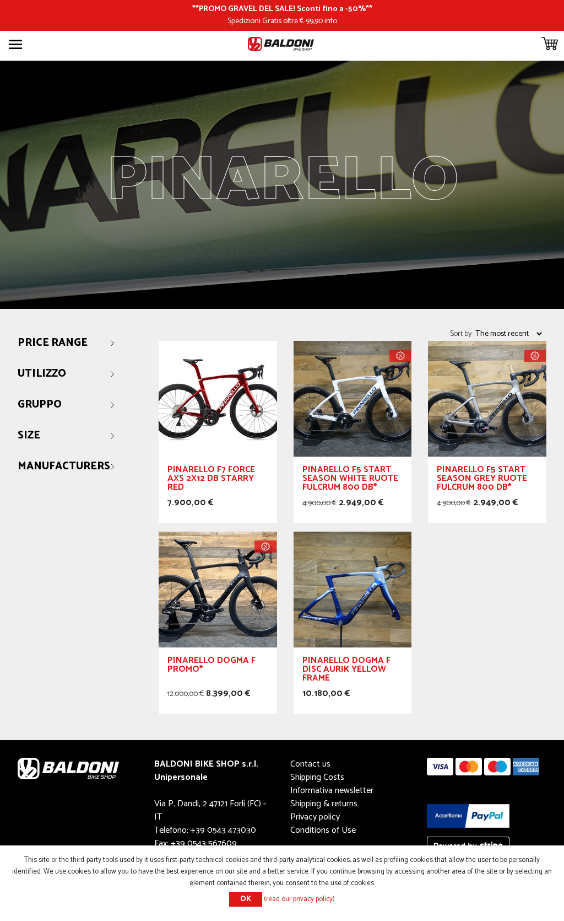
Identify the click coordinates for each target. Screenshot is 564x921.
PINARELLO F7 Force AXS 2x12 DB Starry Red (211, 480)
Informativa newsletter (331, 790)
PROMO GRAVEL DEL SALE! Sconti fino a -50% (282, 8)
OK (245, 899)
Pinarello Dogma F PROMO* (211, 666)
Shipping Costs (317, 777)
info (330, 21)
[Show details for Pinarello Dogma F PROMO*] (218, 589)
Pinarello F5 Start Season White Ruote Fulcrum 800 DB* (350, 480)
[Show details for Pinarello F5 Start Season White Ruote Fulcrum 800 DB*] (353, 398)
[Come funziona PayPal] (468, 815)
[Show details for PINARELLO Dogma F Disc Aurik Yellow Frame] (353, 589)
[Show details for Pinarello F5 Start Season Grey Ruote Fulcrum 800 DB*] (487, 398)
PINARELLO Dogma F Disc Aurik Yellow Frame (346, 671)
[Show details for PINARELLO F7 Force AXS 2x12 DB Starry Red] (218, 398)
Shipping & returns (323, 803)
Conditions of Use (323, 830)
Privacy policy (315, 817)
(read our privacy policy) (299, 899)
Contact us (310, 764)
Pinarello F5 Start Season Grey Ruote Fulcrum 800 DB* (482, 480)
